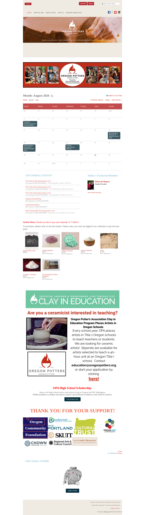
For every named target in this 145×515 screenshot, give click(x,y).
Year (37, 100)
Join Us (118, 508)
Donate (91, 3)
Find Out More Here (72, 399)
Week (25, 100)
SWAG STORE (72, 490)
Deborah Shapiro (102, 181)
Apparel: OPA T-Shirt (29, 251)
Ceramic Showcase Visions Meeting (30, 124)
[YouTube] (115, 12)
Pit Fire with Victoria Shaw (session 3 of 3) (38, 193)
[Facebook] (109, 12)
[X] (112, 12)
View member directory (94, 192)
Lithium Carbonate (86, 250)
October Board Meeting (32, 205)
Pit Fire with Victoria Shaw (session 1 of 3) (38, 181)
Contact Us (112, 508)
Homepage (115, 453)
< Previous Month (96, 100)
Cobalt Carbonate (47, 250)
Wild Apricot (107, 511)
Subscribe (83, 3)
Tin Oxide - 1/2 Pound (29, 274)
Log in (28, 4)
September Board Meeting (33, 199)
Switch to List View (115, 96)
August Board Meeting (70, 147)
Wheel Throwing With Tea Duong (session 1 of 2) (40, 211)
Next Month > (117, 100)
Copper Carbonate (67, 251)
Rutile (102, 250)
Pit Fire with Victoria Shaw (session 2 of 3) (38, 187)
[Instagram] (119, 12)
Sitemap (120, 451)
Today (107, 100)
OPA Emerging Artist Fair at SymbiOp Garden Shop (114, 135)
